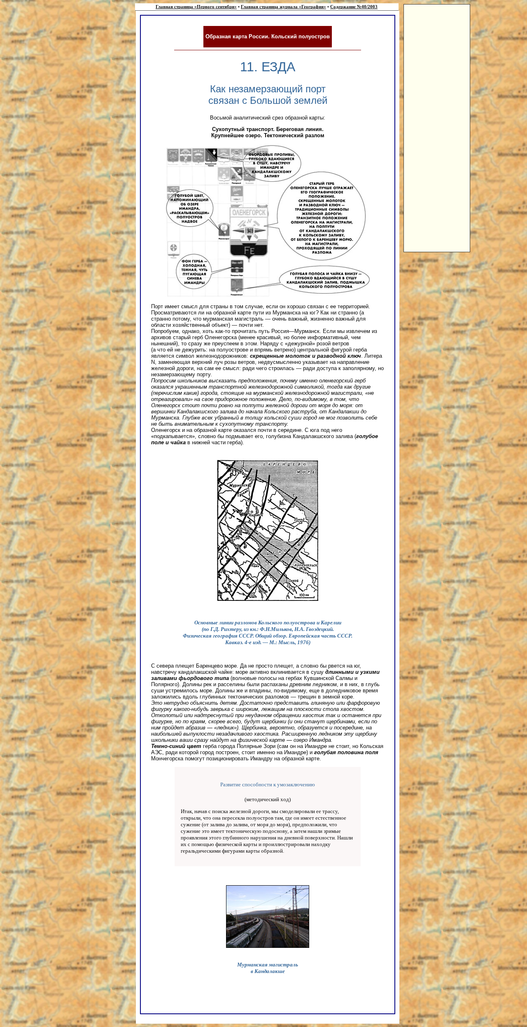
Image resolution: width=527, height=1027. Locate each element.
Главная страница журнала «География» (283, 7)
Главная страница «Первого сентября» (196, 7)
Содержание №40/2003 (354, 7)
